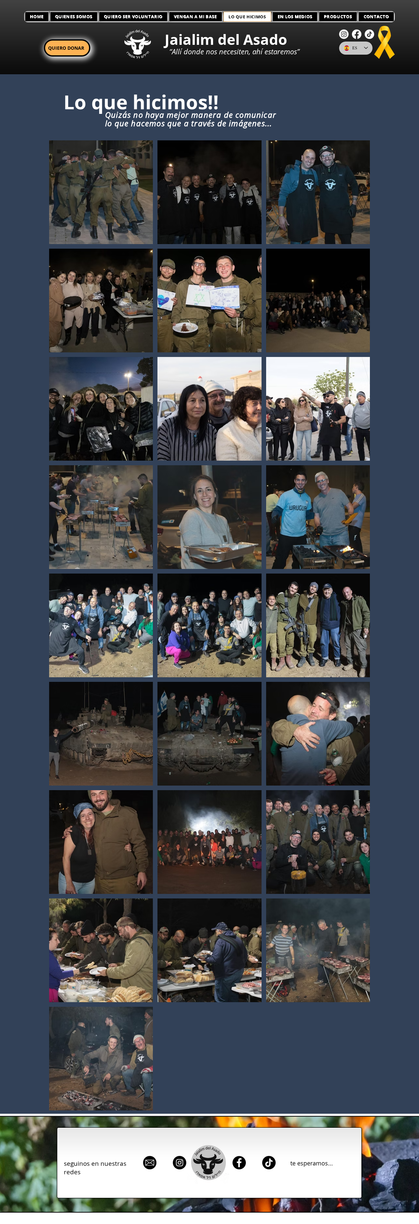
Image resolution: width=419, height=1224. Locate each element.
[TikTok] (369, 34)
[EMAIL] (149, 1162)
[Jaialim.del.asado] (269, 1162)
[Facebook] (356, 34)
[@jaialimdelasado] (179, 1162)
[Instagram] (344, 34)
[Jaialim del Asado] (239, 1162)
